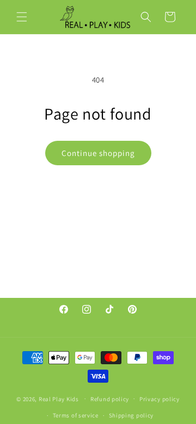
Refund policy (109, 399)
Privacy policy (159, 399)
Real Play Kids (59, 398)
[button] (22, 17)
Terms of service (76, 415)
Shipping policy (131, 415)
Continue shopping (98, 153)
